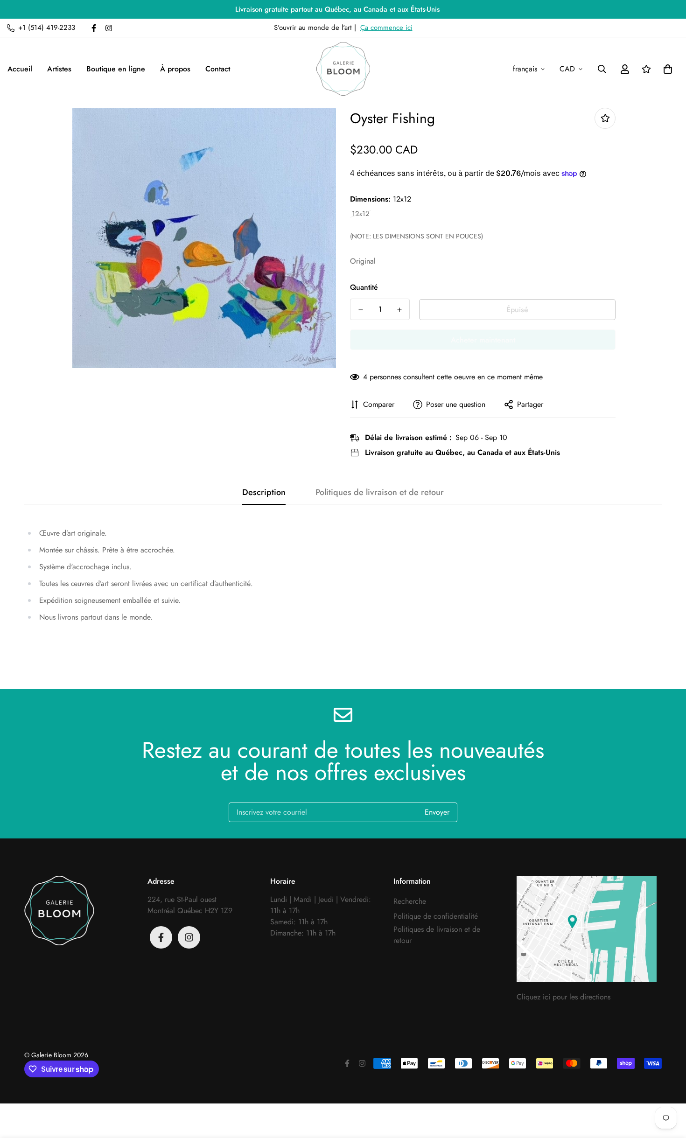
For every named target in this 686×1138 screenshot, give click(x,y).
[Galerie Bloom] (343, 68)
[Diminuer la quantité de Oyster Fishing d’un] (360, 310)
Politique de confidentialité (435, 916)
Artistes (59, 68)
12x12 (361, 213)
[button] (666, 69)
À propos (175, 68)
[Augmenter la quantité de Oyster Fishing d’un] (399, 310)
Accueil (19, 68)
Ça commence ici (386, 27)
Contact (217, 68)
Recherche (409, 901)
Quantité (364, 287)
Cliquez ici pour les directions (563, 996)
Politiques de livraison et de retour (436, 935)
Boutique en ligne (115, 68)
